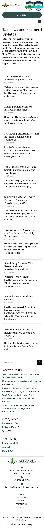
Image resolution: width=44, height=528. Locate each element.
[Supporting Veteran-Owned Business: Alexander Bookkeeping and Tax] (22, 208)
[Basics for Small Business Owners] (22, 308)
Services (21, 500)
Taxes (5, 431)
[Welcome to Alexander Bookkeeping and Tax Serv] (22, 86)
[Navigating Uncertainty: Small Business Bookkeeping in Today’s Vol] (22, 145)
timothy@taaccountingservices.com (22, 487)
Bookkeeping (8, 423)
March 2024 (7, 451)
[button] (21, 511)
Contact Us (21, 504)
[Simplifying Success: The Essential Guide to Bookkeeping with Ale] (22, 275)
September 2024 (10, 443)
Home (21, 494)
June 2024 (7, 447)
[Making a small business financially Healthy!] (22, 115)
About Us (21, 497)
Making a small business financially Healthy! (21, 381)
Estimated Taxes (10, 427)
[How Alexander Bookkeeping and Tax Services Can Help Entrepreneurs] (22, 241)
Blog (21, 507)
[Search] (39, 362)
